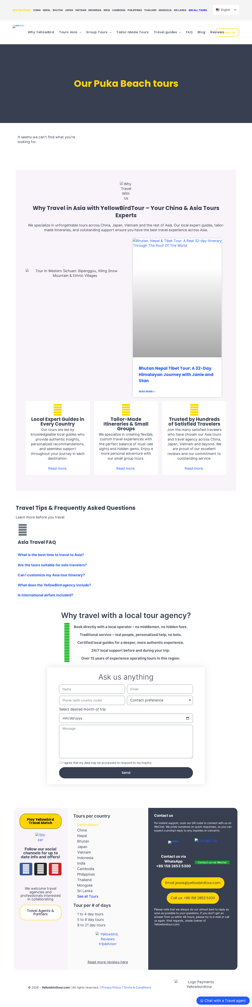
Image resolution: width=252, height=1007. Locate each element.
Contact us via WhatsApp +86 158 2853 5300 (173, 861)
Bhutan (58, 10)
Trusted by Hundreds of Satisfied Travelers (194, 421)
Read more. (57, 468)
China (37, 10)
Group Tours (97, 32)
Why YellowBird (41, 32)
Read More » (147, 391)
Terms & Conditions (137, 987)
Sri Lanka (180, 10)
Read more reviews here (108, 962)
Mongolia (165, 10)
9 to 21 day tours (91, 925)
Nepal (47, 10)
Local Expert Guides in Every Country (57, 421)
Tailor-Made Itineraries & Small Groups (126, 424)
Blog (201, 32)
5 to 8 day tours (90, 919)
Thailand (150, 10)
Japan (69, 10)
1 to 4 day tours (90, 914)
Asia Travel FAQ (37, 542)
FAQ (189, 32)
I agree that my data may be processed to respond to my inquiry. (107, 763)
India (107, 10)
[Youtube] (55, 869)
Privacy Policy (111, 987)
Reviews (217, 32)
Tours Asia (68, 32)
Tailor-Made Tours (132, 32)
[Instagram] (40, 869)
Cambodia (118, 10)
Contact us (227, 32)
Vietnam (80, 10)
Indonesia (94, 10)
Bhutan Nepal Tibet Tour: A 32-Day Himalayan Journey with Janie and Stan (176, 374)
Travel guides (165, 32)
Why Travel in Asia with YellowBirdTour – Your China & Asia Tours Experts (126, 211)
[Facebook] (26, 869)
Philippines (135, 10)
